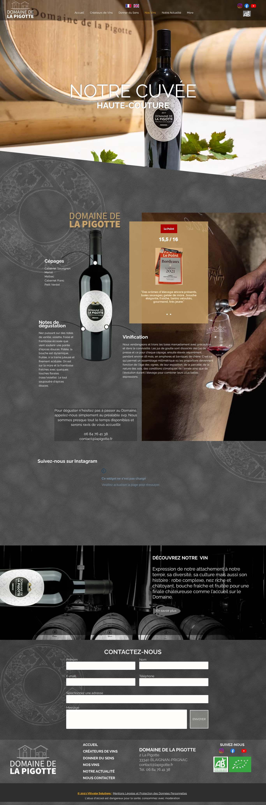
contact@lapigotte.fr (95, 439)
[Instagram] (240, 6)
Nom (142, 659)
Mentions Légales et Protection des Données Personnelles (150, 793)
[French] (128, 6)
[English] (136, 6)
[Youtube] (253, 6)
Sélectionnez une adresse (84, 693)
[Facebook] (247, 6)
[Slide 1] (167, 314)
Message (72, 707)
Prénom (72, 659)
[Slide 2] (170, 314)
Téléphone (146, 676)
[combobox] (137, 699)
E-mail (71, 676)
